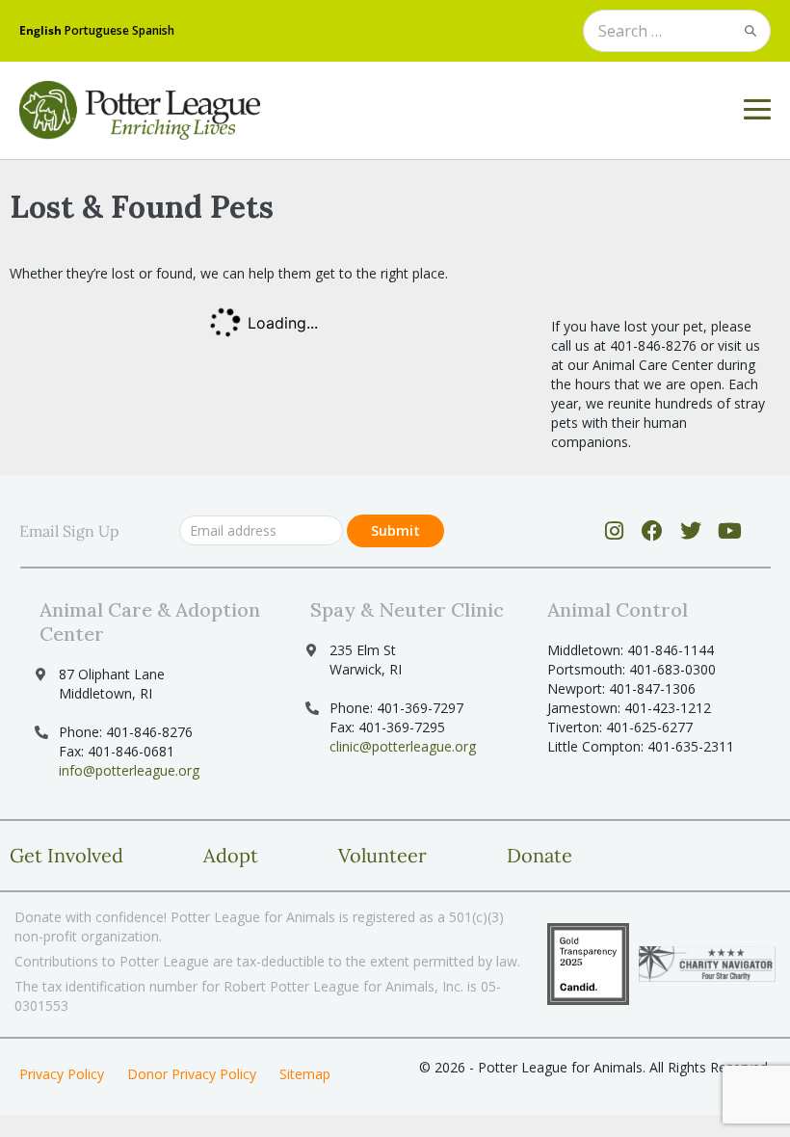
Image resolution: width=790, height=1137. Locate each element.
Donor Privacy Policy (191, 1074)
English (40, 30)
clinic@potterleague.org (402, 746)
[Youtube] (730, 531)
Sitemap (304, 1074)
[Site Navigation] (757, 109)
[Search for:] (677, 32)
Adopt (230, 855)
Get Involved (66, 855)
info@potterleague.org (129, 770)
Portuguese (97, 30)
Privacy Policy (61, 1074)
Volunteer (382, 855)
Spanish (153, 30)
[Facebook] (653, 531)
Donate (539, 855)
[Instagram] (614, 531)
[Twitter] (691, 531)
